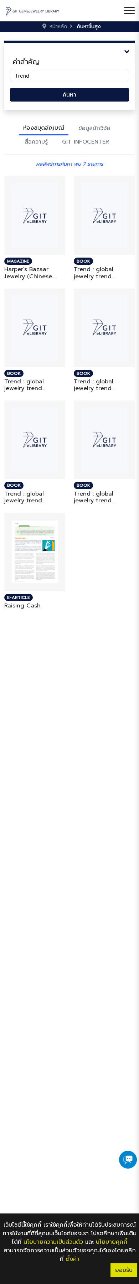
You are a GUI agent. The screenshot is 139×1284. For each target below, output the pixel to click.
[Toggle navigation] (129, 11)
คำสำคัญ (26, 61)
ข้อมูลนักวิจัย (94, 128)
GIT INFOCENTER (85, 142)
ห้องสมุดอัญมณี (43, 128)
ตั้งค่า (72, 1259)
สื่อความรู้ (36, 142)
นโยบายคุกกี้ (111, 1242)
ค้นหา (69, 94)
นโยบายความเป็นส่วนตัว (53, 1242)
